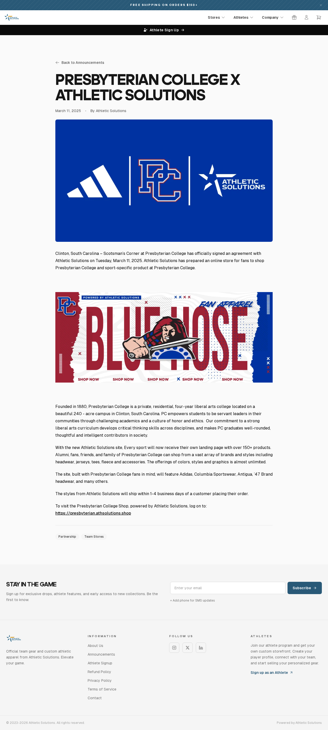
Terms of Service (102, 689)
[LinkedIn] (201, 648)
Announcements (101, 654)
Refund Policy (99, 672)
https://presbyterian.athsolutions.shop (93, 513)
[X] (187, 648)
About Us (95, 646)
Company (270, 17)
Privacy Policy (100, 680)
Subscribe (302, 588)
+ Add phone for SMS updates (192, 600)
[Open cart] (319, 17)
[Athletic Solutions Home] (11, 17)
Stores (214, 17)
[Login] (306, 17)
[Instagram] (174, 648)
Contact (95, 698)
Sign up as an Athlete (269, 673)
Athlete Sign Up (164, 30)
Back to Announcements (82, 63)
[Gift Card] (294, 17)
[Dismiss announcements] (321, 5)
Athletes (240, 17)
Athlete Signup (100, 663)
